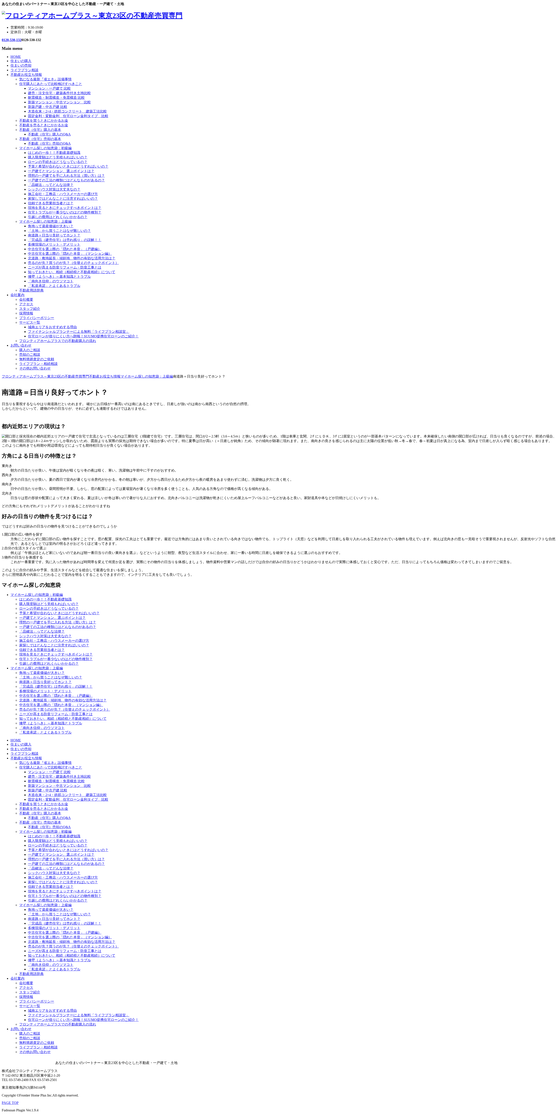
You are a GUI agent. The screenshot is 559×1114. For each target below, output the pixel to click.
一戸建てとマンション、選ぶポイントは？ (61, 171)
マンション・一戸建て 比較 (49, 88)
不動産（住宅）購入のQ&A (49, 134)
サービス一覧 (29, 322)
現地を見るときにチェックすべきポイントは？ (64, 208)
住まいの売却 (20, 65)
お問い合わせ (20, 345)
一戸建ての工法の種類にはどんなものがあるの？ (66, 180)
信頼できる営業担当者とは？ (50, 203)
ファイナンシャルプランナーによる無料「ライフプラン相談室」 (78, 331)
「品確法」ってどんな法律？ (50, 185)
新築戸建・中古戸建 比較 (47, 107)
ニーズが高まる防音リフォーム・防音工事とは (64, 267)
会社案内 (17, 295)
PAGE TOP (10, 1103)
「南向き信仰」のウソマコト (50, 281)
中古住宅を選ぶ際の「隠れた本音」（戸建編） (64, 249)
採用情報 (26, 313)
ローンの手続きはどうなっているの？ (57, 162)
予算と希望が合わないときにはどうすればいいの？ (68, 166)
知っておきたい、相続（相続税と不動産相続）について (71, 272)
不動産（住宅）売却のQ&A (49, 143)
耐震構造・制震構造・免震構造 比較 (56, 97)
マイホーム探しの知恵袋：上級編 (45, 221)
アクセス (26, 304)
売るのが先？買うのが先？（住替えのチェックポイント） (73, 263)
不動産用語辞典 (31, 290)
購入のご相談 (29, 350)
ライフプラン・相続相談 (38, 364)
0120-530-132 (11, 40)
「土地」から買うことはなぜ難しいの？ (59, 231)
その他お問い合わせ (35, 368)
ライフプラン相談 (24, 70)
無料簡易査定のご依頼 (36, 359)
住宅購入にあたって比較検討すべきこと (50, 84)
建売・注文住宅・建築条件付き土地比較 (59, 93)
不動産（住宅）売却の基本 (40, 139)
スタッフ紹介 (29, 309)
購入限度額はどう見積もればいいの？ (57, 157)
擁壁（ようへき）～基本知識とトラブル (59, 276)
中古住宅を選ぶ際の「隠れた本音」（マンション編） (70, 253)
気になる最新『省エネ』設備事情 (45, 79)
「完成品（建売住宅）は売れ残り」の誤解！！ (64, 240)
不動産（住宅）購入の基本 (40, 130)
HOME (15, 57)
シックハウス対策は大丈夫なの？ (54, 189)
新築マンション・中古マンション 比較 (59, 102)
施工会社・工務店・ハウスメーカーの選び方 (63, 194)
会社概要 (26, 299)
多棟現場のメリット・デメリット (54, 244)
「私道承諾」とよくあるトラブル (54, 286)
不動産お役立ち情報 (26, 74)
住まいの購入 (20, 61)
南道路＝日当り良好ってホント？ (54, 235)
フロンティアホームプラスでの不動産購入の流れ (57, 341)
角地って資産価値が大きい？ (50, 226)
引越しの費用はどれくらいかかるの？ (57, 217)
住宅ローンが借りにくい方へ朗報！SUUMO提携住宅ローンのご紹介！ (83, 336)
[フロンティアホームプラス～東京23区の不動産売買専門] (92, 15)
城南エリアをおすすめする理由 (52, 327)
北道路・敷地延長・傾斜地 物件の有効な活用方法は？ (71, 258)
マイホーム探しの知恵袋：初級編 (45, 148)
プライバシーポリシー (36, 318)
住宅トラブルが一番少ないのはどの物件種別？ (64, 212)
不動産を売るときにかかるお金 (43, 125)
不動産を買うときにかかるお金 (43, 120)
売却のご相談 (29, 354)
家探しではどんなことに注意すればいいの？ (63, 198)
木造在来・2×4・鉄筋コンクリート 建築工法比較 (67, 111)
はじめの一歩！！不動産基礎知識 (54, 152)
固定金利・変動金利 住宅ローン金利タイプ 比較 (68, 116)
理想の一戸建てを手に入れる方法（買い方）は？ (66, 175)
